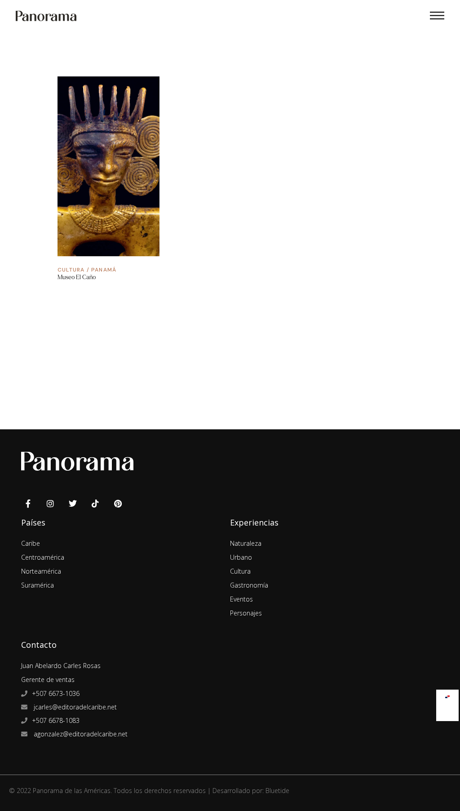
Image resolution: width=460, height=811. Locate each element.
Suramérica (37, 585)
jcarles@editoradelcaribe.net (74, 707)
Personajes (246, 613)
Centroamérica (42, 557)
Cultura (71, 269)
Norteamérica (41, 571)
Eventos (241, 599)
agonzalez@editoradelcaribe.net (80, 734)
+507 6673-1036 (56, 693)
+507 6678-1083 (56, 720)
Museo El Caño (77, 277)
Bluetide (277, 790)
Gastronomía (249, 585)
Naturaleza (245, 543)
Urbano (241, 557)
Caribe (30, 543)
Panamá (103, 269)
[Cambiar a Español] (447, 694)
